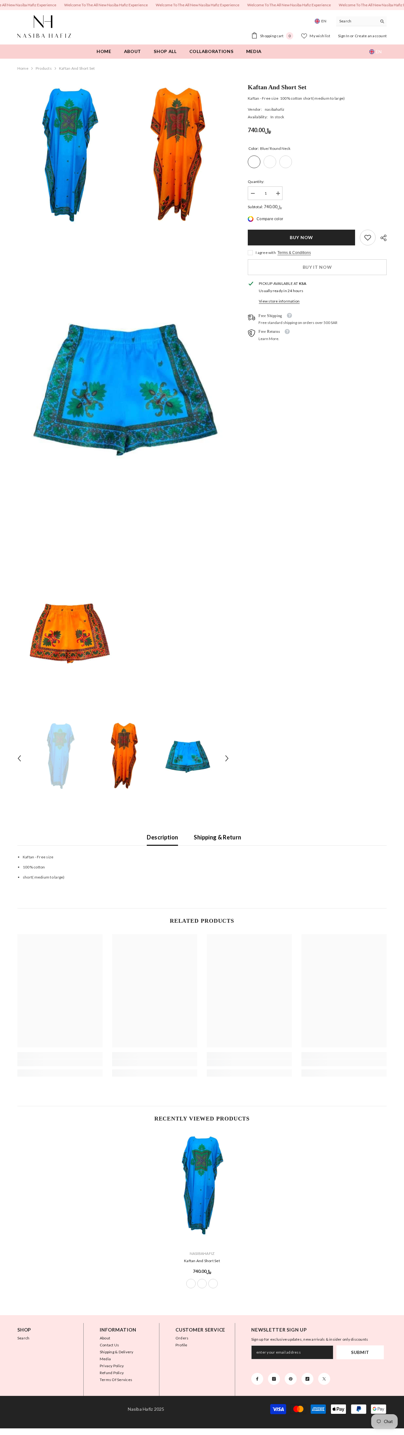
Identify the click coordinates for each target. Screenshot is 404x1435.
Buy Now (301, 237)
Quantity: (256, 181)
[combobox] (356, 21)
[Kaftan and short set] (202, 1188)
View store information (279, 301)
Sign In (344, 35)
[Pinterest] (291, 1379)
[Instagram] (274, 1379)
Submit (360, 1352)
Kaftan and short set (202, 1260)
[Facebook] (257, 1379)
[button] (19, 758)
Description (162, 837)
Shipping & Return (217, 837)
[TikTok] (307, 1379)
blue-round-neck (191, 1283)
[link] (368, 237)
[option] (60, 758)
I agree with (266, 252)
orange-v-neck (202, 1283)
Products (44, 68)
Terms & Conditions (294, 252)
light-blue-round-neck (213, 1283)
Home (22, 68)
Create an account (371, 35)
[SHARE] (381, 237)
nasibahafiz (275, 109)
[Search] (361, 21)
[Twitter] (324, 1379)
